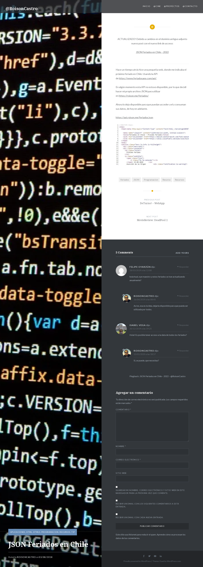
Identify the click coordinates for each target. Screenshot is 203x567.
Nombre (121, 446)
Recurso (167, 179)
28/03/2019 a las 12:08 (141, 270)
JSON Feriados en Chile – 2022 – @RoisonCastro (162, 376)
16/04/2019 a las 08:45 (145, 299)
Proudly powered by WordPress (137, 561)
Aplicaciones (17, 532)
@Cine (157, 6)
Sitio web (121, 473)
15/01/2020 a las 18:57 (145, 354)
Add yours (182, 253)
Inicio (146, 6)
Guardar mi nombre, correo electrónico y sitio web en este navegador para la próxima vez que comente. (150, 491)
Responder (184, 267)
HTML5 (36, 532)
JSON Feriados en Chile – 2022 (152, 52)
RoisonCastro (26, 557)
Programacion (50, 532)
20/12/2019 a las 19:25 (141, 328)
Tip (73, 532)
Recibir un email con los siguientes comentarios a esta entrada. (147, 505)
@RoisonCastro (22, 8)
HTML (29, 532)
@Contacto (190, 6)
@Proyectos (171, 6)
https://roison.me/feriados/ (134, 95)
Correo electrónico (128, 460)
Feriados (124, 179)
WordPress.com (174, 561)
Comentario (123, 409)
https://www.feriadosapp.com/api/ (138, 78)
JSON (136, 179)
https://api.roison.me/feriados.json (134, 117)
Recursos (65, 532)
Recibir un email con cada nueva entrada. (140, 517)
